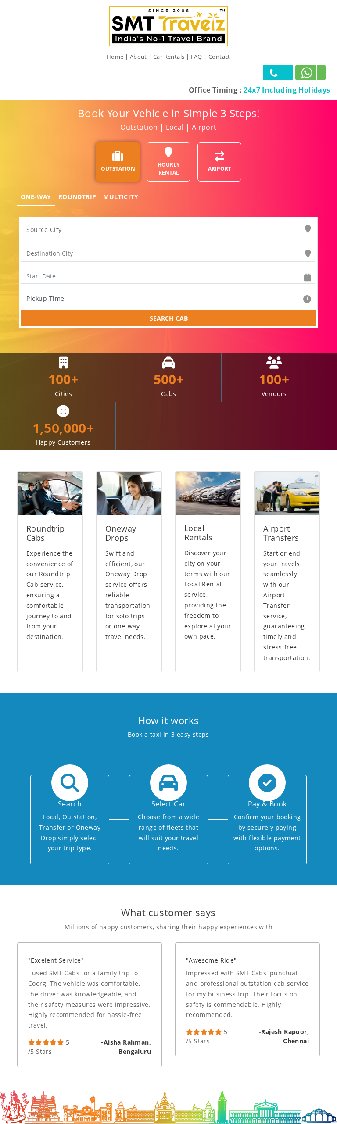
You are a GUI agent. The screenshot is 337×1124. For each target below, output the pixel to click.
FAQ (196, 57)
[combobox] (168, 230)
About (138, 57)
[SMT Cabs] (168, 25)
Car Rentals (168, 57)
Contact (219, 57)
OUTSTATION (118, 168)
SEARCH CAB (169, 318)
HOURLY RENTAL (168, 168)
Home (115, 57)
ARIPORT (219, 168)
